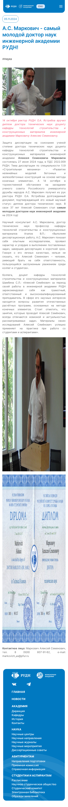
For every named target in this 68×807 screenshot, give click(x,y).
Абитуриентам (23, 756)
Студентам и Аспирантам (31, 775)
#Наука (7, 59)
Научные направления (27, 738)
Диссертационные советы (29, 750)
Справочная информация (28, 769)
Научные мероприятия (27, 746)
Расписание (20, 780)
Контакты (18, 723)
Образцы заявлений (25, 796)
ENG (40, 6)
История (17, 719)
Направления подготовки (28, 761)
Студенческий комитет (27, 788)
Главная (18, 691)
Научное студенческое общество (34, 784)
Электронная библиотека (28, 792)
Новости (18, 699)
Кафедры (18, 715)
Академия (20, 706)
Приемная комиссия (25, 765)
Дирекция (18, 711)
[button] (60, 6)
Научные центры (23, 734)
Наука (16, 729)
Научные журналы (24, 742)
